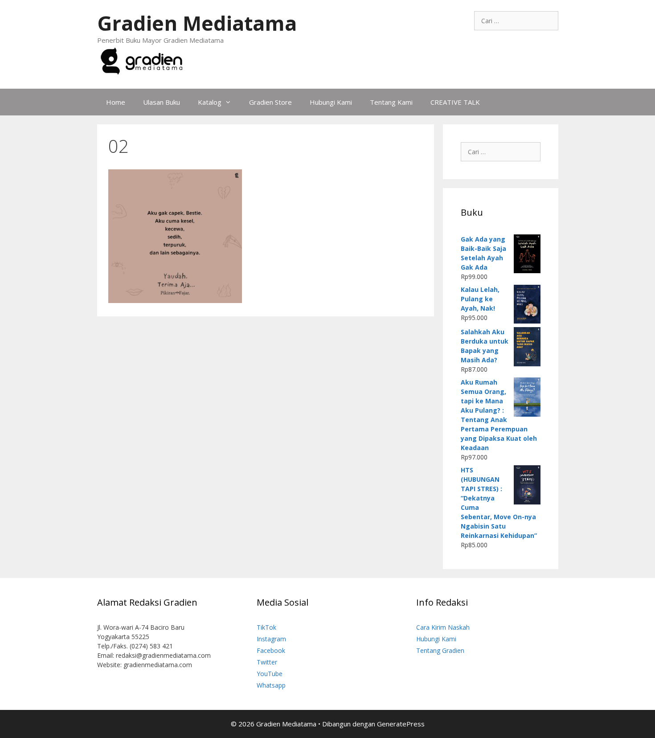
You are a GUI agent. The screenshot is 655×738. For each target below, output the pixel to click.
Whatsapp (271, 685)
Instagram (271, 639)
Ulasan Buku (161, 102)
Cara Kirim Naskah (443, 627)
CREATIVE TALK (455, 102)
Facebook (271, 650)
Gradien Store (270, 102)
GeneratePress (401, 723)
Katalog (209, 102)
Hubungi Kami (331, 102)
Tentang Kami (391, 102)
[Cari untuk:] (516, 20)
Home (115, 102)
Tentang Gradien (440, 650)
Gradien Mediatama (197, 23)
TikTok (266, 627)
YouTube (269, 673)
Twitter (267, 662)
